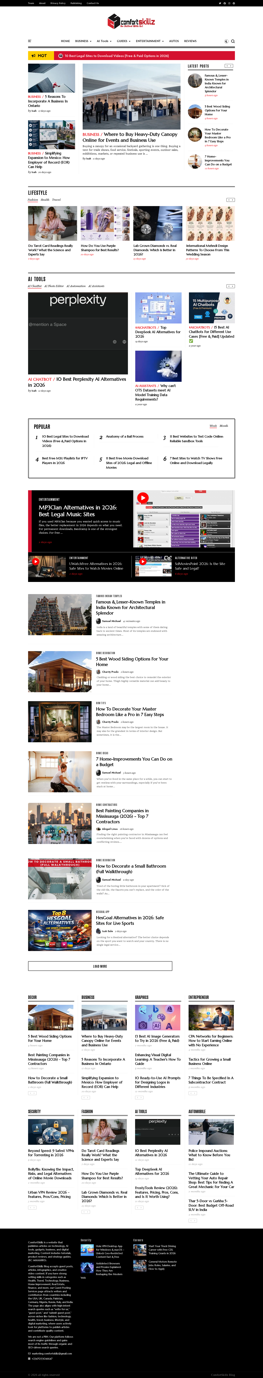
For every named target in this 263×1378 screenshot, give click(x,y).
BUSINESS (81, 41)
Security (34, 1111)
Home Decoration (105, 653)
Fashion (87, 1111)
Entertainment (49, 499)
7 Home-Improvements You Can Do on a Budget (218, 160)
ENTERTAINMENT (148, 41)
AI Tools (102, 41)
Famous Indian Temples (109, 595)
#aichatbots (145, 327)
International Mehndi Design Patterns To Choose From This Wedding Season (207, 250)
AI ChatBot (40, 379)
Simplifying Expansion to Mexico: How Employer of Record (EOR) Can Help (49, 160)
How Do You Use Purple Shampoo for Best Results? (100, 248)
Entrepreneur (199, 996)
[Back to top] (254, 1369)
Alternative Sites (186, 557)
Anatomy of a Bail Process (124, 436)
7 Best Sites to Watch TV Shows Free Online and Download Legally (196, 460)
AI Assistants (145, 386)
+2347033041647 (41, 1358)
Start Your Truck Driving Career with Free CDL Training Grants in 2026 (162, 1249)
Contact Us (93, 3)
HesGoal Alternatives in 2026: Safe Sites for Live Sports (130, 920)
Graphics (141, 996)
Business (91, 134)
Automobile (197, 1111)
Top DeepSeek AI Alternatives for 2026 (158, 332)
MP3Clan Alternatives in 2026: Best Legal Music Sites (78, 511)
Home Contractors (106, 804)
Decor (32, 996)
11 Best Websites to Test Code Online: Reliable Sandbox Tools (196, 438)
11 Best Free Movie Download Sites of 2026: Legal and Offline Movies (129, 463)
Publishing (76, 3)
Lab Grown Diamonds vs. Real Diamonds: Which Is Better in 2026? (155, 250)
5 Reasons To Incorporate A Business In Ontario (48, 101)
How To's (101, 703)
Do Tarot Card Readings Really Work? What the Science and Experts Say (50, 250)
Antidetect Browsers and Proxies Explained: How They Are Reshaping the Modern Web (101, 1270)
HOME (65, 41)
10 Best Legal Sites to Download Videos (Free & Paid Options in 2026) (113, 55)
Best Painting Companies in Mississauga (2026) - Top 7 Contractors (122, 816)
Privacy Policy (58, 3)
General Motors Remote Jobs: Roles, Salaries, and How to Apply (163, 1265)
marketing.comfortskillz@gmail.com (51, 1353)
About (42, 3)
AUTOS (174, 41)
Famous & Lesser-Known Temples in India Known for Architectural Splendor (217, 83)
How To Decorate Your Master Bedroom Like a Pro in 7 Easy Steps (218, 135)
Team (31, 3)
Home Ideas (102, 753)
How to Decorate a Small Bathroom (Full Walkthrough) (131, 868)
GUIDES (122, 41)
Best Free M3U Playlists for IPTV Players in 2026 (65, 460)
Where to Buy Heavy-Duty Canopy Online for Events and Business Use (130, 137)
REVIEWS (190, 41)
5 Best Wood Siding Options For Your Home (217, 110)
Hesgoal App (102, 911)
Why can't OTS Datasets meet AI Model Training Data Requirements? (155, 392)
